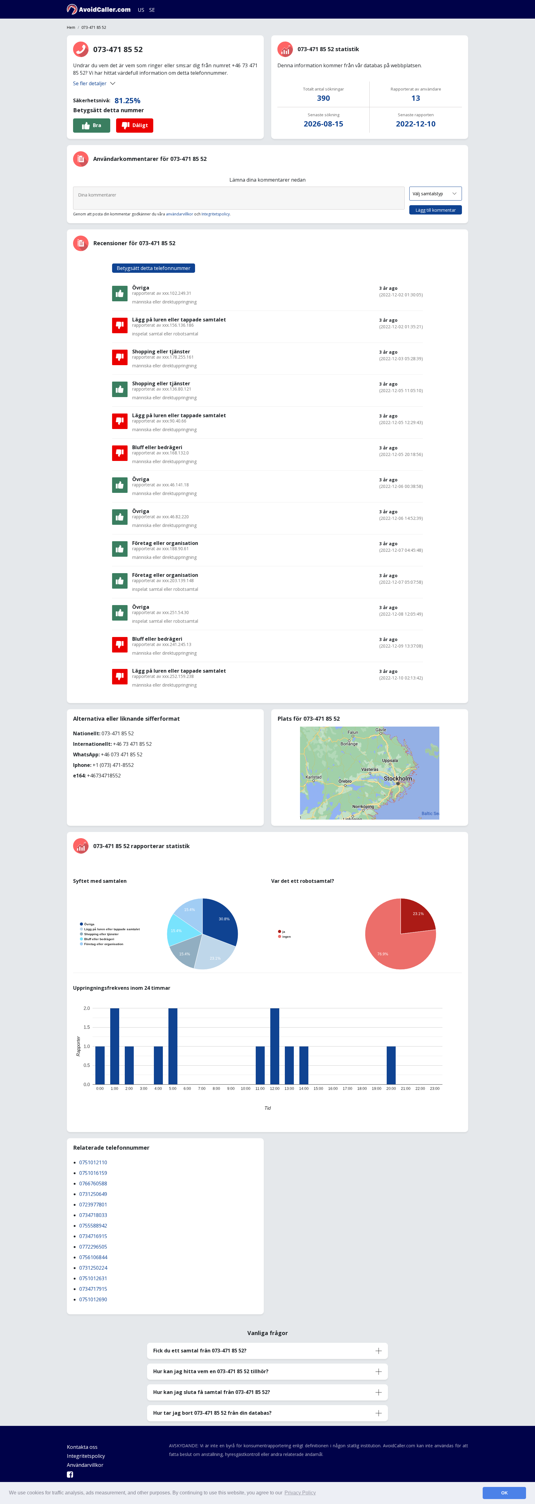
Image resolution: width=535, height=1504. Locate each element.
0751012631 (93, 1278)
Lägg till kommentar (435, 210)
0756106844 (93, 1257)
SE (152, 10)
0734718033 (93, 1215)
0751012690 (93, 1299)
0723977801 (93, 1204)
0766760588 (93, 1183)
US (141, 10)
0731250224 (93, 1267)
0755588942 (93, 1225)
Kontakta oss (82, 1447)
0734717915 (93, 1288)
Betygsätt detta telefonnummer (153, 268)
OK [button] (504, 1492)
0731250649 (93, 1194)
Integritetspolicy (216, 214)
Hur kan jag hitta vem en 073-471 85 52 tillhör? (210, 1371)
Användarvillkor (85, 1465)
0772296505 (93, 1246)
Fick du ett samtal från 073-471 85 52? (199, 1350)
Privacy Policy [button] (300, 1492)
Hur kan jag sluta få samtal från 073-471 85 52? (211, 1392)
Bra (97, 125)
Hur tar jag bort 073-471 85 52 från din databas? (212, 1412)
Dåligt (140, 125)
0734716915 (93, 1236)
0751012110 (93, 1162)
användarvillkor (179, 214)
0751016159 (93, 1173)
